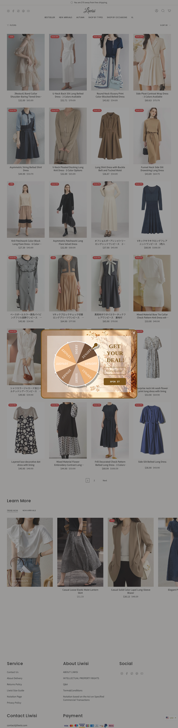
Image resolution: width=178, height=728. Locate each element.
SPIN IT (115, 381)
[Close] (134, 333)
